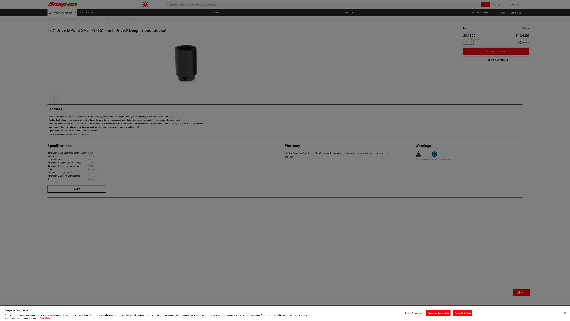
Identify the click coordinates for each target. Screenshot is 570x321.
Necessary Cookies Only (438, 313)
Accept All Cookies (463, 313)
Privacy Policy (45, 318)
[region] (285, 313)
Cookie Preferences (413, 313)
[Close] (565, 313)
